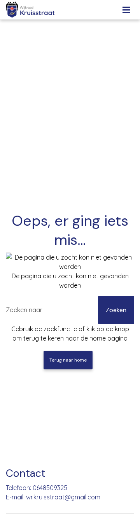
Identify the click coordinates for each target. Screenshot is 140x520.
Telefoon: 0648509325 (36, 488)
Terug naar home (68, 360)
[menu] (126, 8)
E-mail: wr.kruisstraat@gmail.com (53, 497)
